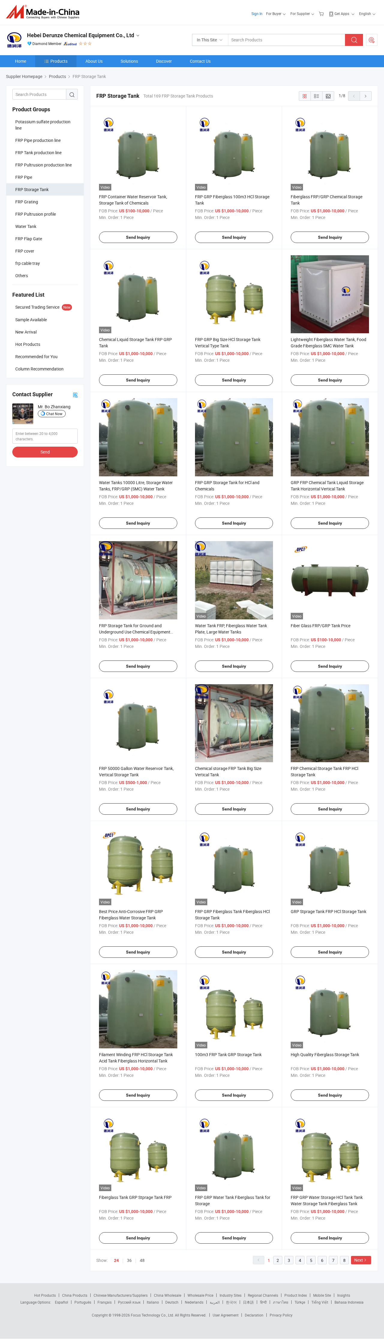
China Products (74, 1295)
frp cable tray (27, 263)
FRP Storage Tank (32, 189)
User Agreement (225, 1315)
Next (358, 1260)
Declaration (254, 1315)
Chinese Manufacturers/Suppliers (121, 1295)
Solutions (129, 61)
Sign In (256, 13)
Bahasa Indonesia (349, 1302)
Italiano (153, 1302)
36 (129, 1260)
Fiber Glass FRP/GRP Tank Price (320, 625)
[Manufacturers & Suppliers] (44, 12)
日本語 (248, 1302)
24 (116, 1260)
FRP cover (24, 251)
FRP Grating (26, 202)
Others (21, 275)
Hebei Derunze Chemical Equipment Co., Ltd (80, 35)
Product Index (295, 1295)
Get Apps (342, 13)
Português (82, 1302)
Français (105, 1302)
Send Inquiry (138, 237)
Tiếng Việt (319, 1302)
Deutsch (171, 1302)
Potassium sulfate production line (42, 125)
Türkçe (300, 1302)
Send (45, 452)
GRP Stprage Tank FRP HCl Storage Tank (328, 911)
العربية (215, 1302)
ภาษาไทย (280, 1302)
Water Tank (25, 226)
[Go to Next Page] (365, 95)
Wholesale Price (200, 1295)
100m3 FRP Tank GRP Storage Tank (228, 1054)
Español (61, 1302)
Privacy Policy (281, 1315)
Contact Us (200, 61)
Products (59, 61)
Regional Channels (263, 1295)
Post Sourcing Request (371, 40)
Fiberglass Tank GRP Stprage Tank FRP (135, 1197)
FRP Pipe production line (38, 140)
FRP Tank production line (38, 152)
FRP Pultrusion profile (35, 214)
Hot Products (45, 1295)
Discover (164, 61)
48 (142, 1260)
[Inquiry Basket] (322, 13)
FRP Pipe (23, 177)
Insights (343, 1295)
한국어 (231, 1302)
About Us (94, 61)
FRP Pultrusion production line (43, 165)
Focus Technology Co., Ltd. (153, 1315)
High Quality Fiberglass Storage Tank (325, 1054)
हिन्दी (263, 1302)
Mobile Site (322, 1295)
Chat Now (54, 413)
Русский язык (129, 1302)
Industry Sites (231, 1295)
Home (20, 61)
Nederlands (194, 1302)
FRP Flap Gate (28, 238)
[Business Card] (75, 395)
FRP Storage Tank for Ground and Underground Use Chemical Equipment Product (134, 632)
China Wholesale (167, 1295)
